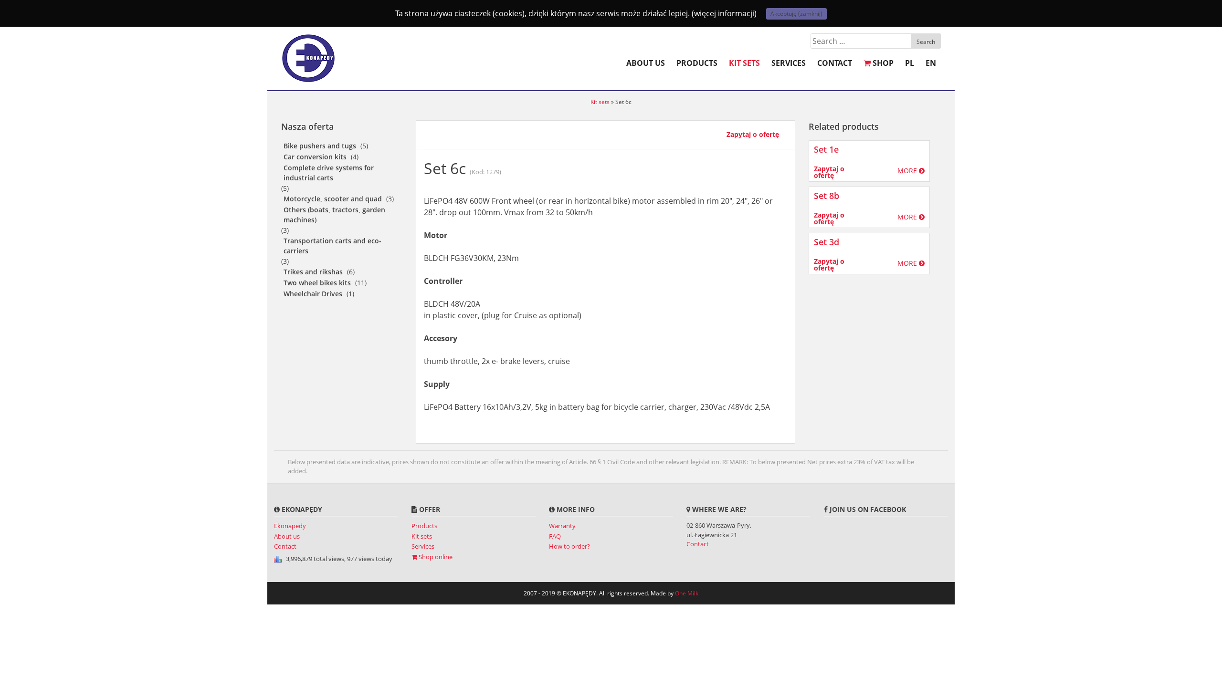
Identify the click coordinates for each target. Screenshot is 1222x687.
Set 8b (826, 195)
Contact (834, 63)
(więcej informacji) (724, 13)
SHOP (882, 63)
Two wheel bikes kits (317, 282)
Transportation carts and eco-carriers (332, 245)
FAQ (555, 536)
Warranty (562, 525)
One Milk (686, 593)
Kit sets (744, 63)
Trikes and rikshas (313, 271)
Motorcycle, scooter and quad (333, 198)
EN (931, 63)
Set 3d (826, 242)
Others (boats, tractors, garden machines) (334, 214)
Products (696, 63)
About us (645, 63)
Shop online (435, 556)
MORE (908, 170)
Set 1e (826, 149)
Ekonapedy (290, 525)
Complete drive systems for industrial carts (329, 172)
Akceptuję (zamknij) (796, 14)
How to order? (569, 546)
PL (909, 63)
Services (788, 63)
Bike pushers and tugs (320, 145)
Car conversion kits (315, 156)
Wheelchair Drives (313, 293)
